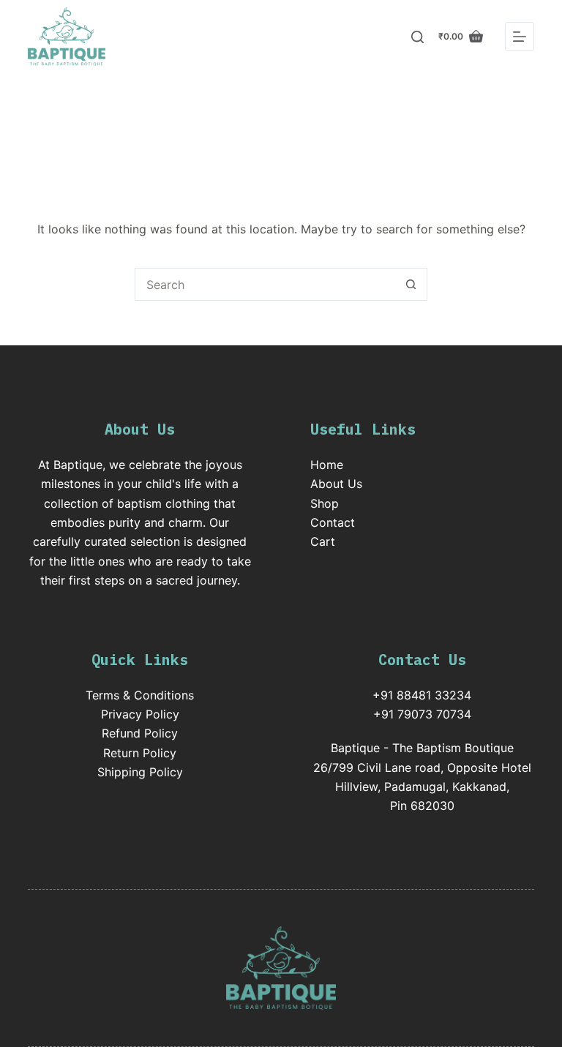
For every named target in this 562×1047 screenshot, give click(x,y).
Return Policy (139, 753)
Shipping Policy (140, 772)
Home (326, 464)
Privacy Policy (140, 714)
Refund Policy (140, 733)
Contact (332, 522)
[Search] (417, 37)
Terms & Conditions (140, 695)
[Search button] (411, 284)
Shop (324, 503)
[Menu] (519, 36)
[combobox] (265, 284)
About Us (336, 483)
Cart (322, 541)
